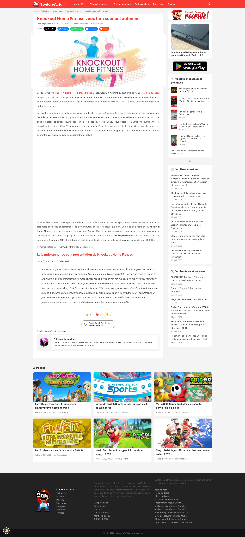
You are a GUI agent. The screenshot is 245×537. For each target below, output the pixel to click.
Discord (60, 496)
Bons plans (158, 4)
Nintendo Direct (162, 496)
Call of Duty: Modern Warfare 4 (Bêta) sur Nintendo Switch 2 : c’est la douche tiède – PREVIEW (190, 310)
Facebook (61, 503)
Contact (98, 509)
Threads (60, 512)
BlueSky (60, 499)
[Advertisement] (98, 179)
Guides (171, 4)
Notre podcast (162, 493)
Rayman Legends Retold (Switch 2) (190, 113)
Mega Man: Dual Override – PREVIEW (189, 299)
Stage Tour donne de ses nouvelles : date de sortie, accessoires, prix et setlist (188, 239)
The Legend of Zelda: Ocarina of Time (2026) (193, 90)
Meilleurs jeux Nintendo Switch (170, 506)
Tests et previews (98, 4)
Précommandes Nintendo (167, 499)
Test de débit (161, 489)
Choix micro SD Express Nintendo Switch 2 (176, 522)
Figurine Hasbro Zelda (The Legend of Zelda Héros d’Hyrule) (192, 139)
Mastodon (61, 509)
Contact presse (101, 512)
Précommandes (121, 4)
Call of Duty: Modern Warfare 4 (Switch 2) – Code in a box (194, 100)
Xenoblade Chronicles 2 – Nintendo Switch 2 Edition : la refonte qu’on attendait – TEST (188, 324)
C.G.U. (97, 519)
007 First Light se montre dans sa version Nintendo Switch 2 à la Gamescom (187, 224)
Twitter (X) (61, 493)
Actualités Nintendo (49, 11)
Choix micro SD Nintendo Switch (171, 519)
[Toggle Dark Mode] (6, 530)
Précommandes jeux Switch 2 (169, 502)
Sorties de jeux (142, 4)
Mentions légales (102, 516)
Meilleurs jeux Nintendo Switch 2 (170, 509)
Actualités (79, 4)
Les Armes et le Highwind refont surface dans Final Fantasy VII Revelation (186, 253)
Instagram (61, 506)
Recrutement (100, 506)
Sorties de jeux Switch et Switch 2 (171, 512)
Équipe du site (101, 502)
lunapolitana (45, 24)
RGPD (105, 519)
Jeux (61, 11)
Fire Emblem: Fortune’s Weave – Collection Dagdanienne (193, 125)
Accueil (36, 11)
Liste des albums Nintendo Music (171, 516)
